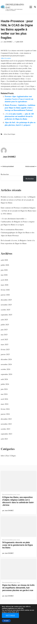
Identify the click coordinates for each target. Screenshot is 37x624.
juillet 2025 (5, 324)
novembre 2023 (6, 424)
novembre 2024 (6, 364)
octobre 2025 (5, 309)
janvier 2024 (5, 414)
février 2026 (5, 290)
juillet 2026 (5, 265)
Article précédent (8, 166)
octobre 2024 (5, 369)
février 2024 (5, 409)
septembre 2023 (6, 434)
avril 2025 (4, 339)
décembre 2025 (6, 300)
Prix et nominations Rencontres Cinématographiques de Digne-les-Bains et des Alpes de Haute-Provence (17, 232)
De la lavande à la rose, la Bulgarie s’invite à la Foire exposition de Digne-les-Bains (18, 242)
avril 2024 (4, 399)
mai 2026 (4, 275)
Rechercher (5, 174)
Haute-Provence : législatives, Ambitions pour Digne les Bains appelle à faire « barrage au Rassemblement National (20, 107)
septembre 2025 (6, 314)
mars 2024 (4, 404)
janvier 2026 (5, 295)
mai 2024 (4, 394)
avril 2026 (4, 280)
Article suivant (30, 166)
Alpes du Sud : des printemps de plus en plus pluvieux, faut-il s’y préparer (20, 123)
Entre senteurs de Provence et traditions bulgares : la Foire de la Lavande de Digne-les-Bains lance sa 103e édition (18, 210)
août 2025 (4, 319)
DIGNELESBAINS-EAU (15, 6)
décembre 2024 (6, 359)
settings (10, 615)
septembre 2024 (6, 374)
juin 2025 (4, 329)
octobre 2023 (5, 429)
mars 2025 (4, 344)
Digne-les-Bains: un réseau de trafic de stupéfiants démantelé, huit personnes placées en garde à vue (18, 588)
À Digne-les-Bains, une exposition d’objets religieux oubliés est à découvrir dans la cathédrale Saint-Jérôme (18, 501)
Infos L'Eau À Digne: (9, 134)
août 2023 (4, 439)
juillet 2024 (5, 384)
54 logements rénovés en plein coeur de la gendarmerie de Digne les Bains (17, 545)
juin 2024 (4, 389)
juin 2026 (4, 270)
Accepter (6, 621)
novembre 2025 (6, 304)
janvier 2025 (5, 354)
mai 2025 (4, 334)
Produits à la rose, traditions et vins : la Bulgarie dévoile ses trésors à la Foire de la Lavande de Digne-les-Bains (18, 200)
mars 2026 (4, 285)
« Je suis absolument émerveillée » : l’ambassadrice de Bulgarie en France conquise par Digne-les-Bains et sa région (18, 221)
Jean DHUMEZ (7, 42)
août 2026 (4, 260)
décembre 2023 (6, 419)
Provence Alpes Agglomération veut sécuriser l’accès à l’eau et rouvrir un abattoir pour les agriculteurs (19, 99)
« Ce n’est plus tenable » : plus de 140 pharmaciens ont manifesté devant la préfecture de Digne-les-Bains (19, 116)
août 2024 (4, 379)
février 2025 (5, 349)
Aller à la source (6, 58)
